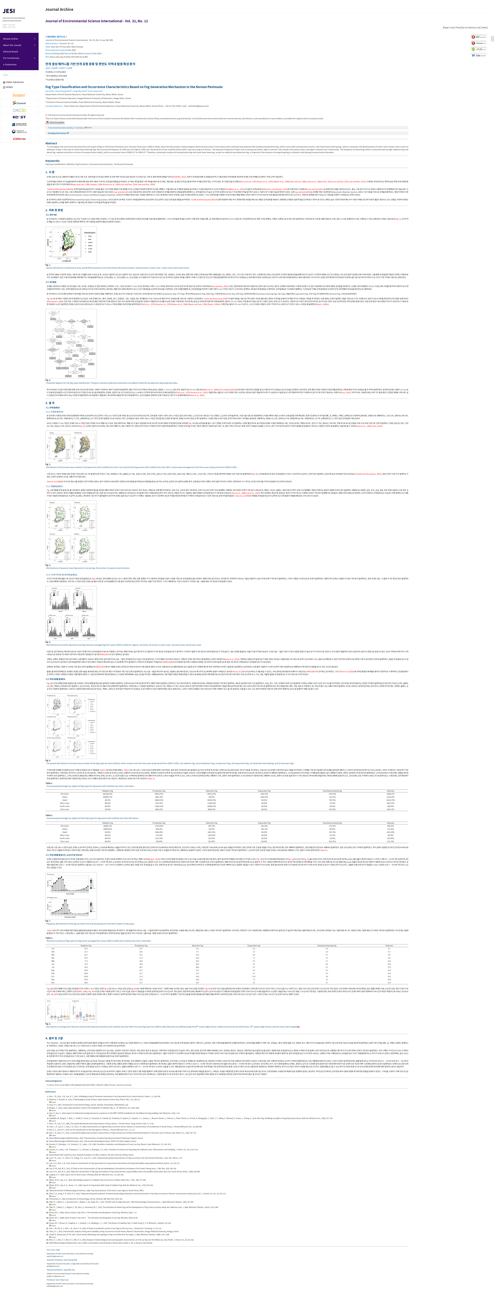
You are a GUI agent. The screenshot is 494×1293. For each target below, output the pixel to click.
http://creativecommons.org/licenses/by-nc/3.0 (176, 118)
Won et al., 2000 (211, 389)
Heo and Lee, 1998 (298, 181)
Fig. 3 (191, 423)
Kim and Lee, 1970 (248, 181)
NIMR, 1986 (82, 991)
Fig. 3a (82, 426)
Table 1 (103, 770)
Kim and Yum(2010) (227, 389)
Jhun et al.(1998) (54, 481)
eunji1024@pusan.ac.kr (55, 1256)
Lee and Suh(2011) (316, 189)
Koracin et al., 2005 (111, 184)
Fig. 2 (49, 298)
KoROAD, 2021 (179, 176)
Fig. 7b (306, 859)
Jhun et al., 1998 (314, 181)
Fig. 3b (255, 473)
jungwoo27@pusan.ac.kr (56, 1276)
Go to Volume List (471, 27)
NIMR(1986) (167, 662)
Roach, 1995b (322, 304)
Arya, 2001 (345, 392)
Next (484, 27)
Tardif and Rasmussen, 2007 (368, 473)
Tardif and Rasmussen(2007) (59, 189)
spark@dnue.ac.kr (53, 1266)
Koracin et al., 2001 (199, 392)
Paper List (448, 27)
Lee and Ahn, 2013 (357, 181)
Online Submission (15, 82)
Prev (457, 27)
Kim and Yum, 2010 (129, 184)
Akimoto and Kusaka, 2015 (275, 189)
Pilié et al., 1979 (182, 392)
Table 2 (127, 770)
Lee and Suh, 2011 (341, 181)
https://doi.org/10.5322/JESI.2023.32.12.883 (69, 56)
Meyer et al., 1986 (281, 181)
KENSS (9, 87)
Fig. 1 (398, 218)
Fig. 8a (106, 988)
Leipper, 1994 (96, 184)
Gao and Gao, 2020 (146, 184)
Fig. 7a (290, 859)
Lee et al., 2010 (252, 493)
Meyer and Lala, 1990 (80, 184)
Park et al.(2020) (347, 671)
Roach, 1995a (213, 304)
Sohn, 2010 (327, 181)
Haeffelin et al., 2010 (235, 189)
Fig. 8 (49, 988)
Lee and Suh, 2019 (220, 286)
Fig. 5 (94, 578)
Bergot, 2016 (153, 859)
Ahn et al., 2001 (197, 395)
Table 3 (50, 930)
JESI (9, 11)
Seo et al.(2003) (239, 671)
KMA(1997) (105, 654)
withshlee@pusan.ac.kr (198, 106)
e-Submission (9, 64)
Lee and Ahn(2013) (122, 192)
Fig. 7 (258, 859)
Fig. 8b (134, 988)
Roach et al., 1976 (265, 181)
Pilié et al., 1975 (148, 304)
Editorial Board (10, 51)
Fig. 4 (49, 490)
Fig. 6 (49, 683)
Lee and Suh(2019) (303, 192)
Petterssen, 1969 (55, 301)
